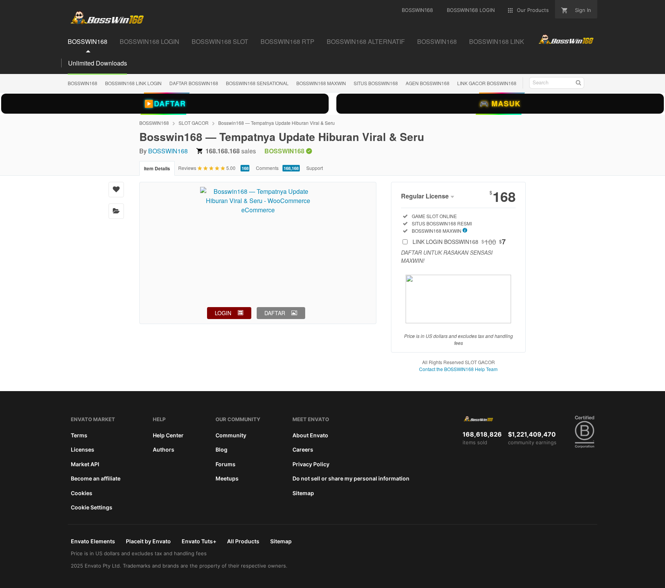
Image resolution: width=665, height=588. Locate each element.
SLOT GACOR (194, 122)
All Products (243, 541)
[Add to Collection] (116, 211)
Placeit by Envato (148, 541)
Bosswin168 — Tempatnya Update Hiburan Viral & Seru (276, 122)
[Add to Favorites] (116, 189)
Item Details (157, 168)
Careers (302, 449)
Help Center (168, 435)
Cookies (81, 493)
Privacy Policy (310, 464)
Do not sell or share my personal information (350, 478)
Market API (85, 464)
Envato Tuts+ (199, 541)
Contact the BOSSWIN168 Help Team (458, 369)
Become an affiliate (95, 478)
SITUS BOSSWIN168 (376, 83)
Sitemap (303, 493)
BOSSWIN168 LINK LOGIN (133, 83)
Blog (221, 449)
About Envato (310, 435)
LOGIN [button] (223, 313)
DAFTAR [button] (274, 313)
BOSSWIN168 (82, 83)
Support (314, 168)
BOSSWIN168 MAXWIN (321, 83)
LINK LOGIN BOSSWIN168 (459, 241)
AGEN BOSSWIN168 (427, 83)
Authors (163, 449)
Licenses (82, 449)
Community (231, 435)
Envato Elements (93, 541)
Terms (79, 435)
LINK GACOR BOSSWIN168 (486, 83)
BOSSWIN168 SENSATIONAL (257, 83)
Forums (226, 464)
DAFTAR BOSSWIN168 (193, 83)
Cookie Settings (91, 507)
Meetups (227, 478)
